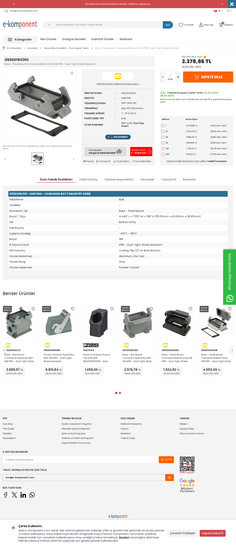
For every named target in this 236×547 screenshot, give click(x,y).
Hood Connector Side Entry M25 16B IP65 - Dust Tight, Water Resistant (59, 358)
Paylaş (89, 161)
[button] (14, 4)
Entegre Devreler (74, 39)
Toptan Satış (128, 438)
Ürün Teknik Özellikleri (56, 179)
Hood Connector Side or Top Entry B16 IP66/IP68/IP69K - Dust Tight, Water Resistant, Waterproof (96, 358)
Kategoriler (23, 39)
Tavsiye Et (104, 161)
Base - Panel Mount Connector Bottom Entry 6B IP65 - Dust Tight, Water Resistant (177, 358)
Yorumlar (147, 179)
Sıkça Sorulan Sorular (192, 433)
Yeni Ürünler (48, 39)
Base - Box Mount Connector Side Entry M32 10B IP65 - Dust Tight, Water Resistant (19, 358)
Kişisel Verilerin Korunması (76, 442)
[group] (39, 105)
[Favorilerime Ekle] (33, 309)
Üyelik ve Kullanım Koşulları (77, 423)
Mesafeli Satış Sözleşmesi (76, 428)
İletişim (184, 423)
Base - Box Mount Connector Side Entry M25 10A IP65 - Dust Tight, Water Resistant (137, 358)
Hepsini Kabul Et (212, 533)
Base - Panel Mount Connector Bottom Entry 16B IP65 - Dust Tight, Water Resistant (137, 48)
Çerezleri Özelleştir (182, 533)
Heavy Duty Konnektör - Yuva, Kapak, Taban (66, 48)
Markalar (126, 39)
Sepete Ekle (211, 77)
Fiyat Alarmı (123, 161)
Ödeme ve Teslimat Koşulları (77, 438)
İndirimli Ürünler (102, 39)
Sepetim (7, 433)
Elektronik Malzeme (131, 423)
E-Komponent (14, 48)
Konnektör (32, 48)
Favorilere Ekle (143, 161)
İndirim (125, 428)
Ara (168, 25)
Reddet (124, 537)
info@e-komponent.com (24, 10)
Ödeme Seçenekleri (119, 179)
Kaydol (168, 459)
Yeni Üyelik (8, 428)
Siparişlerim (9, 438)
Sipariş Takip (187, 428)
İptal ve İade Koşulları (74, 433)
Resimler (189, 179)
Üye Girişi (8, 423)
